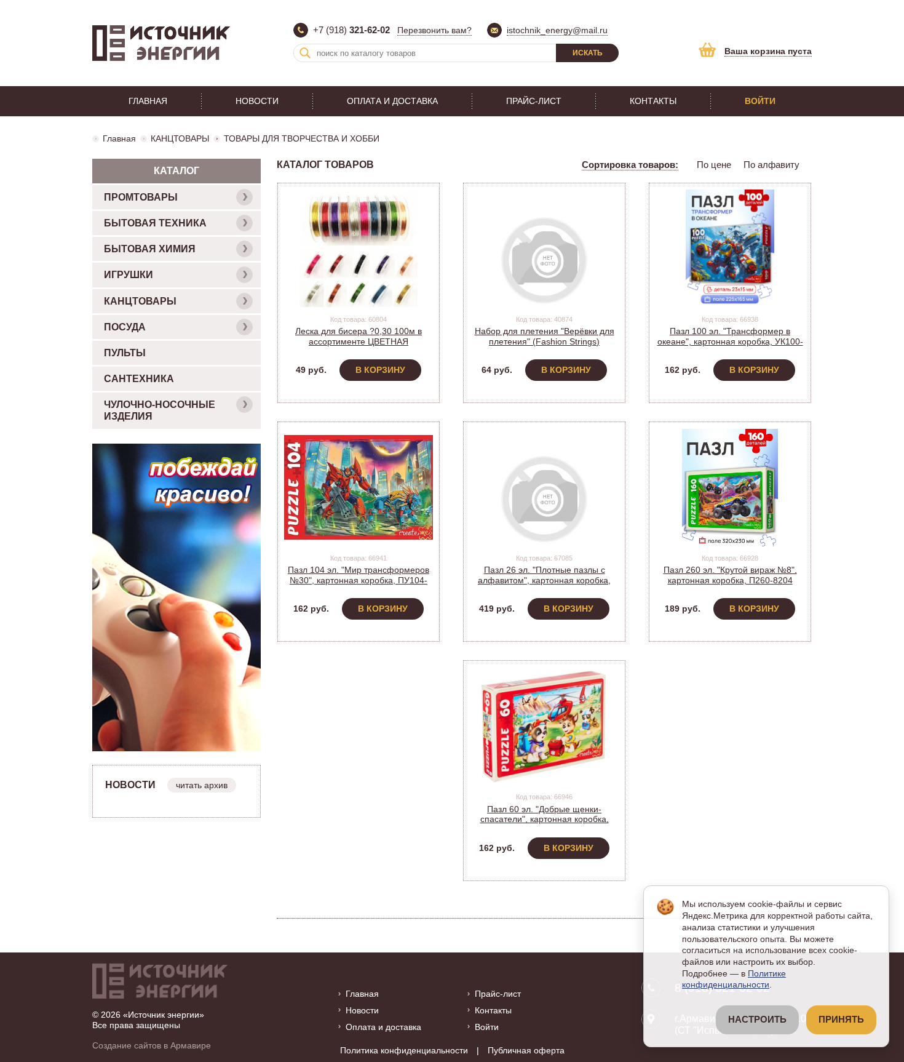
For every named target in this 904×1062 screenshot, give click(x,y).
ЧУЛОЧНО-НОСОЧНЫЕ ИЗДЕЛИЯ (159, 410)
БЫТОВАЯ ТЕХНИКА (155, 223)
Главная (148, 101)
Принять (841, 1019)
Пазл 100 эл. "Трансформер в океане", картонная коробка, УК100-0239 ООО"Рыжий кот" (730, 341)
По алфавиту (771, 164)
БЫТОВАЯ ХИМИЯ (150, 249)
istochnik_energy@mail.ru (557, 30)
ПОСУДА (125, 327)
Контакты (653, 101)
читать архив (202, 785)
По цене (714, 164)
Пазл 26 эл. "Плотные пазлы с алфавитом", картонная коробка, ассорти (544, 580)
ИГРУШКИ (128, 274)
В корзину (380, 370)
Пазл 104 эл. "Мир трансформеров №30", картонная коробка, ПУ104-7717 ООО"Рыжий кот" (358, 580)
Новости (257, 101)
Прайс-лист (533, 101)
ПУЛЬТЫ (125, 353)
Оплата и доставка (392, 101)
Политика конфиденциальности (404, 1050)
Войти (760, 101)
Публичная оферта (526, 1050)
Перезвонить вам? (434, 30)
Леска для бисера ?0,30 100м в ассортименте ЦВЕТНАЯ (358, 336)
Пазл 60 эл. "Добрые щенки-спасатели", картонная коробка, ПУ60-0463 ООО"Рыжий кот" (544, 819)
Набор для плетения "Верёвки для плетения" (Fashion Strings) (544, 336)
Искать (588, 53)
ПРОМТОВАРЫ (141, 197)
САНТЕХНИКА (139, 378)
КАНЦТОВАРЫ (180, 138)
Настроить (757, 1019)
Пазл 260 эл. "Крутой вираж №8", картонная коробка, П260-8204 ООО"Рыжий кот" (730, 580)
